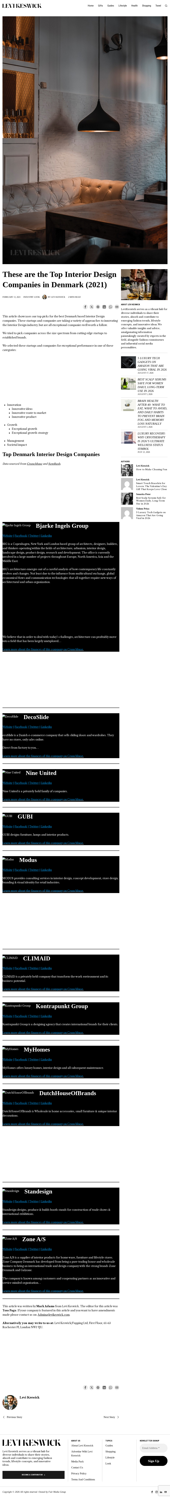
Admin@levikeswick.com (54, 1314)
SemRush (54, 463)
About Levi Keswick (82, 1445)
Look (37, 297)
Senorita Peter (143, 494)
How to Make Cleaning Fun (151, 469)
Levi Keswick (58, 297)
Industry (28, 297)
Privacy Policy (78, 1473)
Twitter (34, 535)
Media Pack (77, 1461)
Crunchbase (34, 463)
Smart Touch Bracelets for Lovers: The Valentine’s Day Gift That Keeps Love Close (151, 486)
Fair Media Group (57, 1492)
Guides (109, 1445)
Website (7, 535)
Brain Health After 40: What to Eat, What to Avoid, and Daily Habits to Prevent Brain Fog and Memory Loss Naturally (152, 412)
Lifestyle (110, 1457)
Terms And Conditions (83, 1479)
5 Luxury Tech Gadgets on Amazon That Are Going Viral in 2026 (152, 363)
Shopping (110, 1451)
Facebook (21, 535)
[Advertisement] (60, 379)
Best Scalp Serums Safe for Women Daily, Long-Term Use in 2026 (152, 385)
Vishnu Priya (142, 508)
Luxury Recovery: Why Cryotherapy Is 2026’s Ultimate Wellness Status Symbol (152, 441)
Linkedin (46, 535)
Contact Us (77, 1467)
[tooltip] (85, 306)
